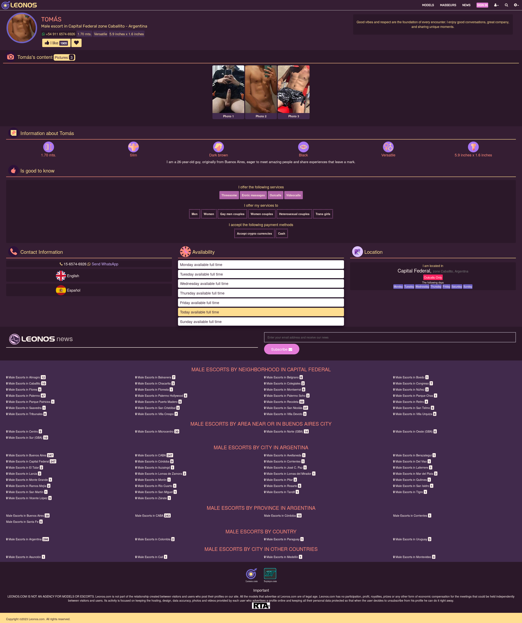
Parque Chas (416, 395)
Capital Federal (32, 461)
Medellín (284, 557)
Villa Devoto (286, 414)
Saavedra (27, 408)
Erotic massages (253, 195)
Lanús (24, 473)
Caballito (27, 383)
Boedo (412, 377)
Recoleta (285, 402)
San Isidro (414, 486)
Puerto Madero (159, 402)
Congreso (414, 383)
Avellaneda (286, 455)
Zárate (154, 498)
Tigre (411, 492)
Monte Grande (30, 480)
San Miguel (157, 492)
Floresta (155, 389)
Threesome (229, 195)
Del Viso (413, 461)
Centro (25, 431)
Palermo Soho (288, 395)
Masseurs (448, 5)
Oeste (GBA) (416, 431)
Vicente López (30, 498)
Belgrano (284, 377)
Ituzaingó (155, 467)
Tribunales (27, 414)
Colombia (156, 539)
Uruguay (413, 539)
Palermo (27, 395)
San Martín (28, 492)
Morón (154, 480)
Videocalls (293, 195)
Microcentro (158, 431)
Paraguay (285, 539)
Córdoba (155, 461)
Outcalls (275, 195)
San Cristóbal (158, 408)
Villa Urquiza (416, 414)
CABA (155, 455)
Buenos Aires (31, 455)
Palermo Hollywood (162, 395)
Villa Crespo (157, 414)
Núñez (412, 389)
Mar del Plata (416, 473)
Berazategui (415, 455)
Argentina (28, 539)
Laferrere (413, 467)
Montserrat (285, 389)
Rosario (283, 486)
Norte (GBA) (287, 431)
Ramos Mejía (29, 486)
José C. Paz (286, 467)
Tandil (282, 492)
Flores (25, 389)
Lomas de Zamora (161, 473)
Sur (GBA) (28, 437)
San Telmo (414, 408)
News (466, 5)
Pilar (281, 480)
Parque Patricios (31, 402)
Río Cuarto (157, 486)
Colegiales (285, 383)
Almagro (27, 377)
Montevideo (415, 557)
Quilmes (413, 480)
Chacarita (156, 383)
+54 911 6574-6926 (60, 33)
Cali (152, 557)
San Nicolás (287, 408)
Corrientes (285, 461)
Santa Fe (24, 522)
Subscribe (280, 349)
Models (428, 5)
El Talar (25, 467)
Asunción (26, 557)
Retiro (411, 402)
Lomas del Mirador (291, 473)
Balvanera (156, 377)
